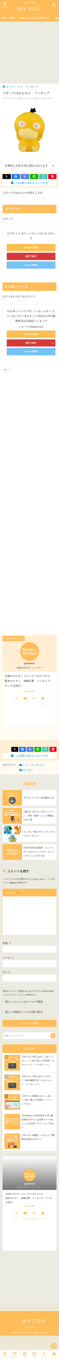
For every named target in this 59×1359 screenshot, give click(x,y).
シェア (34, 1357)
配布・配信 (8, 17)
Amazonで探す (31, 247)
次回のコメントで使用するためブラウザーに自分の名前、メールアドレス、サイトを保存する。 (29, 993)
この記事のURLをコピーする (30, 182)
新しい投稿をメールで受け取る (24, 1011)
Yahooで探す (31, 265)
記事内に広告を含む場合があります (26, 165)
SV (24, 1357)
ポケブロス (29, 8)
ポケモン (28, 770)
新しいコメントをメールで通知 (24, 1001)
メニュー (5, 1357)
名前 (7, 943)
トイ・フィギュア (28, 86)
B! (24, 176)
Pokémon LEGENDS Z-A (34, 17)
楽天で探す (31, 256)
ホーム (9, 86)
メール (8, 957)
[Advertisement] (29, 52)
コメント (12, 892)
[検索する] (53, 1035)
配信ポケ (15, 1357)
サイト (7, 972)
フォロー (44, 1357)
